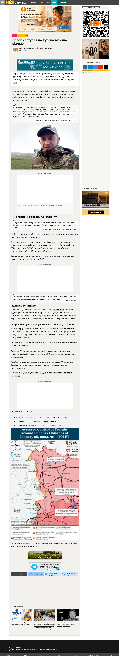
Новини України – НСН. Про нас (72, 644)
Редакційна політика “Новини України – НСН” (96, 644)
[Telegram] (90, 67)
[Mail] (106, 67)
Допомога (62, 2)
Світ (48, 2)
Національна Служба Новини (34, 48)
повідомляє (58, 309)
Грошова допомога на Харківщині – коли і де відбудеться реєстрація (21, 623)
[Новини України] (16, 2)
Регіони (42, 2)
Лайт (54, 2)
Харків (26, 35)
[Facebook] (85, 67)
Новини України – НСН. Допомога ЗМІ (42, 644)
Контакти (58, 644)
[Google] (95, 67)
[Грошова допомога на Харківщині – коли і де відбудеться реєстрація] (21, 616)
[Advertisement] (44, 188)
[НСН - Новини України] (45, 566)
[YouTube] (100, 67)
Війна (22, 35)
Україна (33, 2)
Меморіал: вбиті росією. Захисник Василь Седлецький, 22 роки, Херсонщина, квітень (67, 624)
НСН (15, 82)
